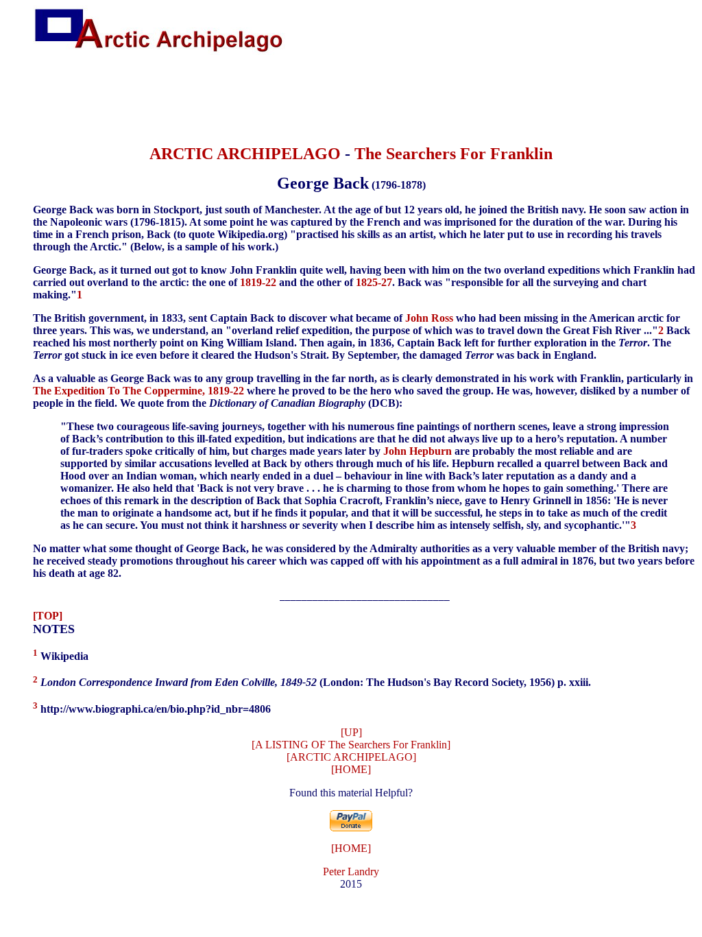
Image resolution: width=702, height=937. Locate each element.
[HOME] (351, 769)
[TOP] (47, 615)
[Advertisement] (351, 101)
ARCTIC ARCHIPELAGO (245, 154)
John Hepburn (417, 451)
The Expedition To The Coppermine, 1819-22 (138, 390)
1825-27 (374, 282)
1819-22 (258, 282)
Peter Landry (351, 871)
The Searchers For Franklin (453, 154)
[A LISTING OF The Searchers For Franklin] (351, 744)
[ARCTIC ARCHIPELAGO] (351, 757)
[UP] (351, 732)
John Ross (429, 318)
